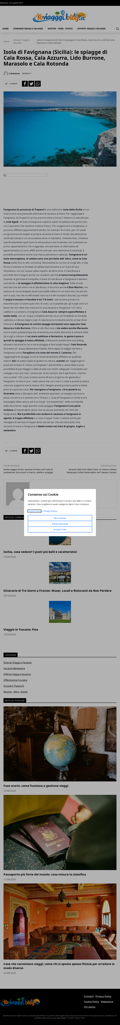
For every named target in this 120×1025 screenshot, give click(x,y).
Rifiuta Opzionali (60, 523)
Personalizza (60, 518)
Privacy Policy (50, 511)
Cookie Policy (34, 511)
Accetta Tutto (60, 529)
